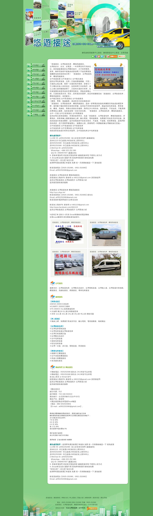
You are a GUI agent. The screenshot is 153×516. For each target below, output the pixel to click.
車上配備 (35, 78)
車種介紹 (35, 74)
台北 (60, 396)
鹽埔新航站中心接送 (105, 53)
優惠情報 (35, 69)
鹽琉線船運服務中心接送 (85, 53)
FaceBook (35, 105)
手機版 (35, 114)
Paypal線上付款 (35, 101)
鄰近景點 (35, 96)
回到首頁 (35, 110)
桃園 (53, 353)
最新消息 (35, 92)
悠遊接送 (35, 65)
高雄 (53, 358)
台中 (51, 79)
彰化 (53, 343)
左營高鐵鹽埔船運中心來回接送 (127, 53)
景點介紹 (35, 83)
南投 (53, 341)
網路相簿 (35, 87)
